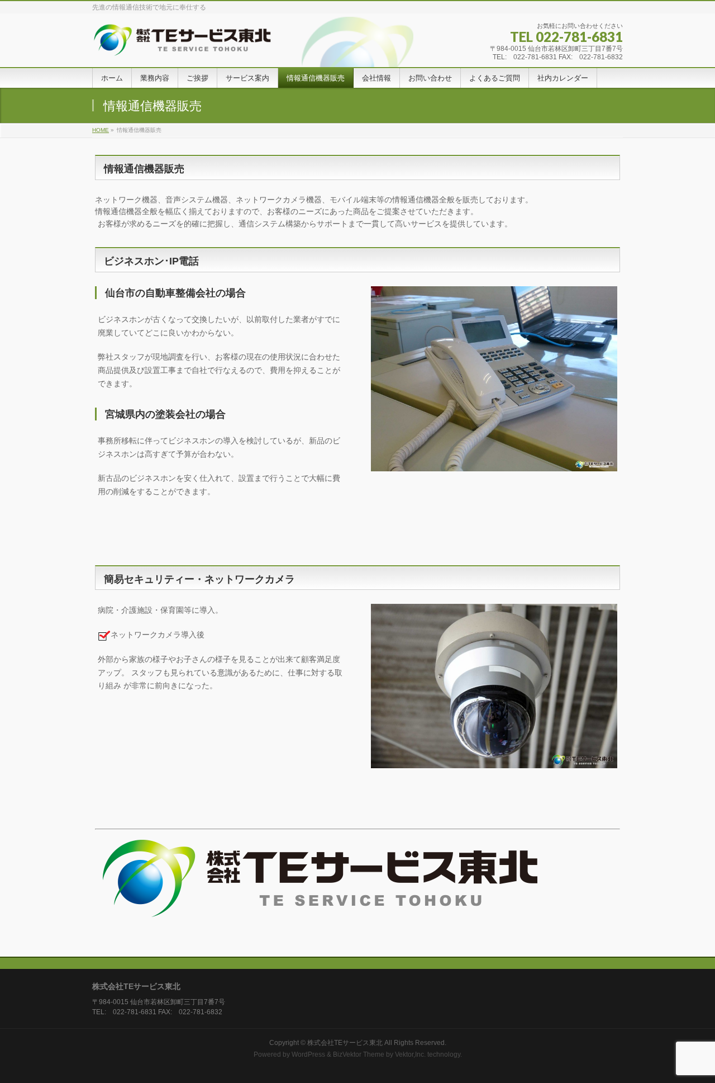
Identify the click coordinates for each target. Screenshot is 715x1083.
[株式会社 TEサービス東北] (194, 44)
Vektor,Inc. (410, 1054)
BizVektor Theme (358, 1054)
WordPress (308, 1054)
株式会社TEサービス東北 (345, 1043)
